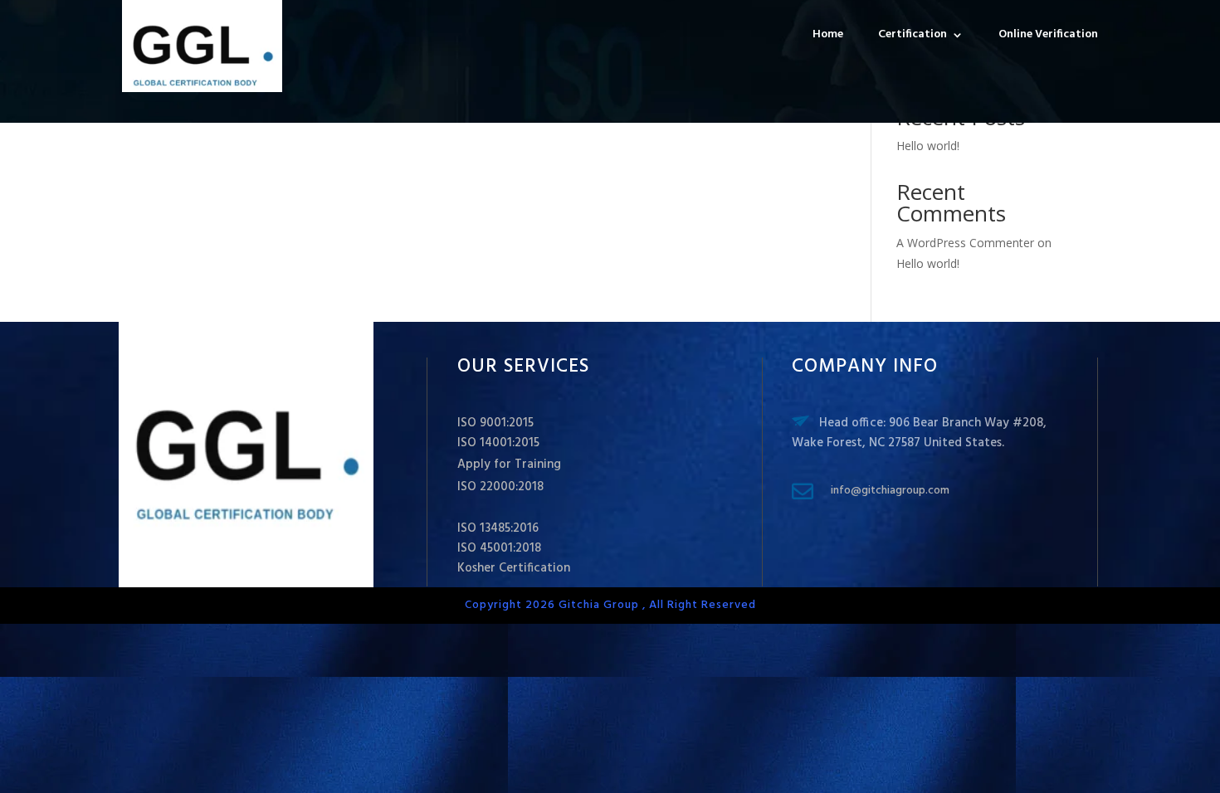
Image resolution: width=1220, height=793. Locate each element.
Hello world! (927, 145)
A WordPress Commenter (965, 243)
